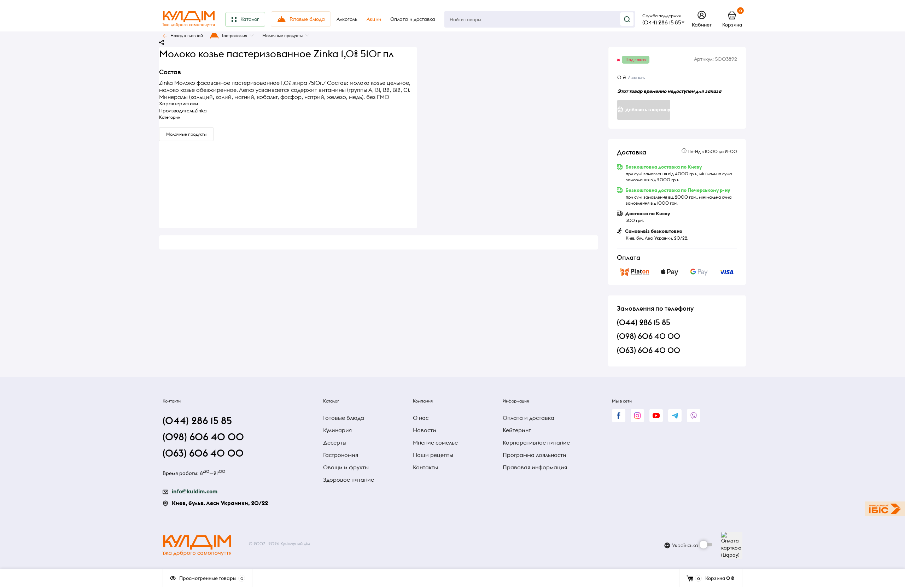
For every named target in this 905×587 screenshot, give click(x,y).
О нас (420, 417)
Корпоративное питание (536, 442)
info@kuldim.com (194, 491)
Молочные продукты (282, 35)
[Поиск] (627, 19)
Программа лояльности (534, 454)
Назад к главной (186, 35)
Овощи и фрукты (346, 467)
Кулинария (337, 430)
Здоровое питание (348, 479)
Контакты (425, 467)
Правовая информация (535, 467)
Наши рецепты (433, 454)
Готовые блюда (343, 417)
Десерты (334, 442)
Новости (424, 430)
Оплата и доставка (528, 417)
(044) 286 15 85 (661, 22)
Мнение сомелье (435, 442)
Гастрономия (234, 35)
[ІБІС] (885, 508)
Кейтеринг (517, 430)
